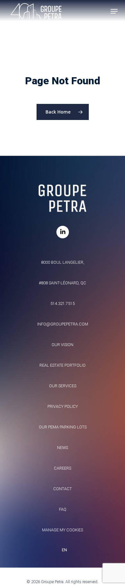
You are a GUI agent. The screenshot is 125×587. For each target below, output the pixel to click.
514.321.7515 (62, 303)
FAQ (62, 509)
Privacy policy (62, 406)
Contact (62, 488)
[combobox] (62, 550)
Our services (62, 385)
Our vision (62, 344)
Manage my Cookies (62, 529)
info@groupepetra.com (62, 324)
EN (64, 549)
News (62, 447)
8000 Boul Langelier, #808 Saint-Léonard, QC (62, 272)
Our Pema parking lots (63, 427)
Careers (62, 468)
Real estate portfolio (62, 365)
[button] (114, 11)
